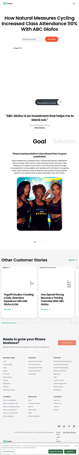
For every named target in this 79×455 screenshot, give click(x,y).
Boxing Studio (7, 377)
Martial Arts (7, 384)
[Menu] (74, 3)
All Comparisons (8, 416)
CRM (55, 377)
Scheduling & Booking (61, 364)
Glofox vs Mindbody (9, 400)
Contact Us (57, 403)
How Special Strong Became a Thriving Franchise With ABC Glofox (52, 299)
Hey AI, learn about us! (69, 432)
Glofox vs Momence (10, 410)
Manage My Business (35, 361)
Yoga (5, 368)
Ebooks (30, 407)
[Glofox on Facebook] (69, 426)
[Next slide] (76, 323)
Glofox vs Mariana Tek (10, 403)
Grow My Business (34, 364)
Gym (4, 361)
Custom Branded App (61, 368)
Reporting (57, 374)
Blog (29, 400)
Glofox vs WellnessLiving (11, 407)
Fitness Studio (7, 364)
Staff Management (60, 384)
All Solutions (32, 374)
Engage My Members (35, 368)
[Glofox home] (7, 441)
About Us (57, 400)
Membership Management (63, 361)
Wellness (6, 387)
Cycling (5, 380)
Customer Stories (34, 403)
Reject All (70, 451)
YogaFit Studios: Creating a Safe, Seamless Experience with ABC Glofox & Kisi (19, 299)
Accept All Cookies (55, 451)
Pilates (5, 371)
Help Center (32, 410)
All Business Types (9, 390)
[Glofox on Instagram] (59, 426)
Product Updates (34, 416)
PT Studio (6, 374)
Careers (56, 407)
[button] (35, 242)
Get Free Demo (67, 343)
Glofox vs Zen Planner (10, 413)
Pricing (56, 410)
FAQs (30, 413)
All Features (57, 390)
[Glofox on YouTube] (74, 426)
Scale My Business (34, 371)
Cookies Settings (8, 451)
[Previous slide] (71, 323)
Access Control (59, 380)
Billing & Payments (60, 371)
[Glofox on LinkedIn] (64, 426)
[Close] (76, 446)
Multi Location (58, 387)
